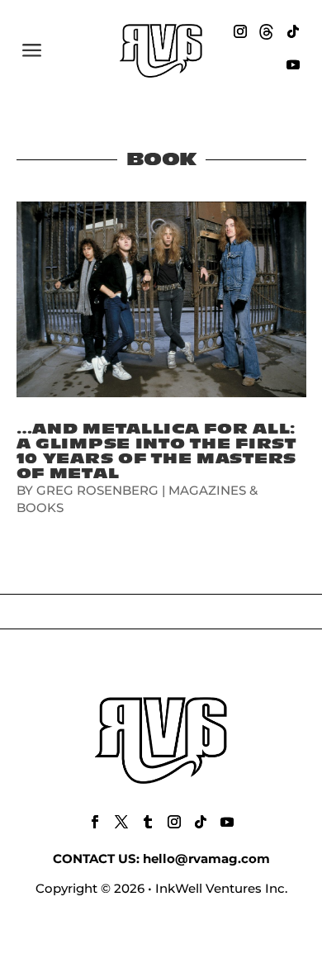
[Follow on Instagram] (240, 31)
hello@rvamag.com (206, 858)
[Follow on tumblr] (148, 822)
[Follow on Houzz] (266, 31)
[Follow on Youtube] (293, 64)
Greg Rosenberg (97, 490)
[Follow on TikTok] (293, 31)
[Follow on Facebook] (95, 822)
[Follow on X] (121, 822)
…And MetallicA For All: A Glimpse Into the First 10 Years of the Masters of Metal (157, 451)
